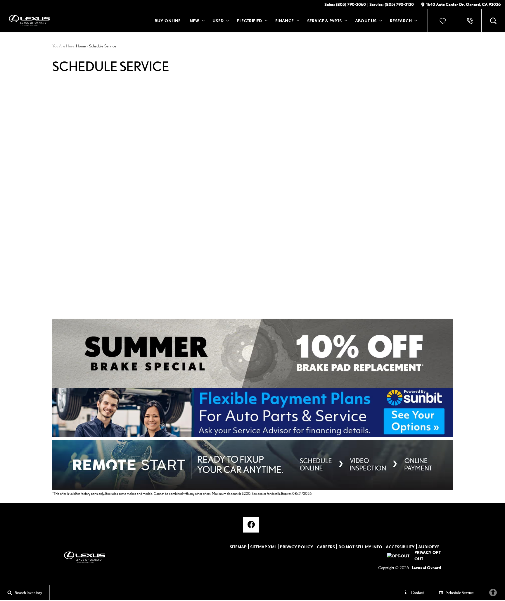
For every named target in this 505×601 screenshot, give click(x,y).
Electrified (249, 20)
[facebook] (251, 525)
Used (218, 20)
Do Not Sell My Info (360, 546)
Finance (284, 20)
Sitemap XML (263, 546)
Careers (326, 546)
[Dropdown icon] (469, 20)
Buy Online (168, 20)
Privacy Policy (296, 546)
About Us (366, 20)
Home (81, 46)
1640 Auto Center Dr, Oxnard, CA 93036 (463, 4)
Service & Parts (324, 20)
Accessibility (400, 546)
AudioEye (429, 546)
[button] (493, 20)
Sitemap (238, 546)
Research (401, 21)
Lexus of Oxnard (426, 567)
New (194, 20)
